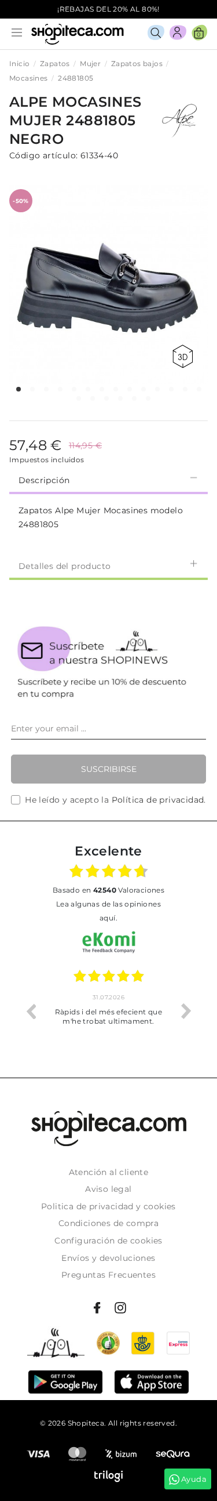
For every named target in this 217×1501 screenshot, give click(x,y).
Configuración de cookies (108, 1240)
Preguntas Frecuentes (108, 1275)
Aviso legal (108, 1189)
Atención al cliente (109, 1172)
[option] (108, 1010)
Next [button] (186, 1011)
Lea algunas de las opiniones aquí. (108, 911)
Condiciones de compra (108, 1223)
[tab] (108, 479)
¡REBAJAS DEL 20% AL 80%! (108, 9)
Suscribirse (109, 769)
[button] (18, 389)
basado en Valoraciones (108, 890)
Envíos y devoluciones (108, 1258)
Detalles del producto (65, 566)
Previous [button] (30, 1011)
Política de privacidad (158, 800)
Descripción (44, 480)
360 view (184, 356)
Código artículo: (43, 155)
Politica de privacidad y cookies (108, 1206)
